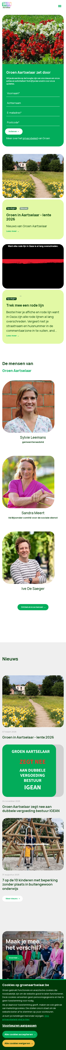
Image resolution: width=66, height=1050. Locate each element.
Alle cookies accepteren (19, 1034)
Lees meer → (12, 231)
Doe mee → (14, 957)
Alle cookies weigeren (17, 1043)
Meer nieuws (11, 898)
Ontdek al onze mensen (32, 607)
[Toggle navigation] (60, 7)
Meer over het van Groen (28, 138)
